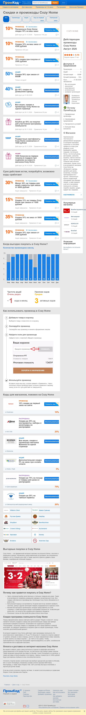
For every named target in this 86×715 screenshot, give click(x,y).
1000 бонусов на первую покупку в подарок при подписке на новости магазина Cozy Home (26, 159)
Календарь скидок (44, 692)
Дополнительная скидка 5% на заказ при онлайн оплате (30, 462)
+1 (58, 50)
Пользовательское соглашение (48, 707)
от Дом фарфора (11, 487)
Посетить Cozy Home (10, 676)
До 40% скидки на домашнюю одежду (24, 91)
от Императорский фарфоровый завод (18, 504)
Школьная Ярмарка (76, 7)
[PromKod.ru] (12, 2)
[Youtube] (24, 706)
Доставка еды (27, 7)
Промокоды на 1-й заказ (44, 7)
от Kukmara (9, 412)
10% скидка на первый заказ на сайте (29, 404)
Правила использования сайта (69, 707)
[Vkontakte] (27, 706)
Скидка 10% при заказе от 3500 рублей (27, 234)
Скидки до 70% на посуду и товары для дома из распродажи (31, 480)
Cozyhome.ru (68, 195)
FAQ (24, 692)
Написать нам (58, 690)
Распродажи (61, 7)
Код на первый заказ (39, 19)
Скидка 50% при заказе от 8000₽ (27, 75)
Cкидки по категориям (10, 7)
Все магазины (72, 692)
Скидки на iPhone (44, 690)
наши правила (68, 711)
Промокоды (16, 17)
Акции (26, 17)
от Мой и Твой (10, 469)
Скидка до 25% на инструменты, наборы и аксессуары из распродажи (30, 424)
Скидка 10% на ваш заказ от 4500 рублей (28, 45)
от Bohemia (9, 451)
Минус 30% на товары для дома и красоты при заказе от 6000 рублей (27, 185)
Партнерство (27, 696)
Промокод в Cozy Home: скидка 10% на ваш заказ (26, 30)
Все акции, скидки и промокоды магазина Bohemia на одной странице (29, 443)
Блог (63, 3)
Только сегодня (73, 690)
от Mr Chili (8, 431)
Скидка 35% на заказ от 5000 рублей (28, 218)
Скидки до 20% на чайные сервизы (27, 497)
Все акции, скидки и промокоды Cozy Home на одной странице (27, 107)
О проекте (26, 690)
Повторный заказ (53, 19)
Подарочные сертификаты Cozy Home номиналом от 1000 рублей (27, 141)
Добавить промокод (44, 694)
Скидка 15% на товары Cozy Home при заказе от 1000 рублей (28, 202)
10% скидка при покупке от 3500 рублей (27, 60)
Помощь (26, 694)
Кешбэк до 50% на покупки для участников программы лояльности (28, 124)
